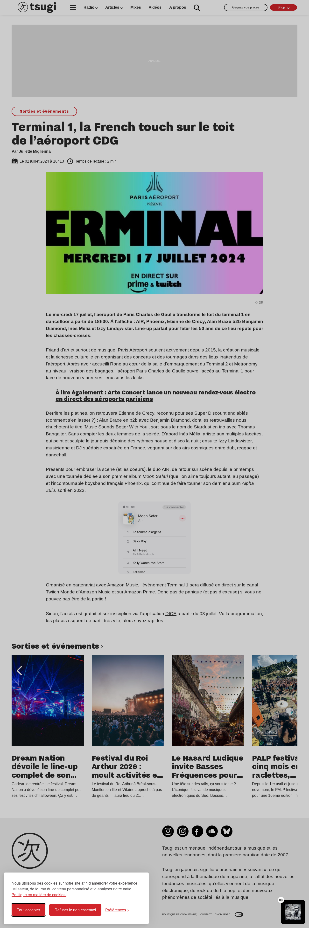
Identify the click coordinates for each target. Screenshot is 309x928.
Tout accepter (28, 910)
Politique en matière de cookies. (39, 894)
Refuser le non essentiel (75, 910)
